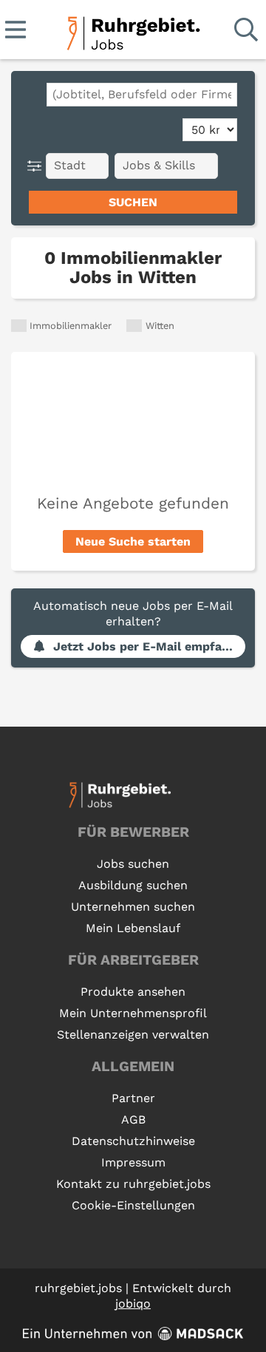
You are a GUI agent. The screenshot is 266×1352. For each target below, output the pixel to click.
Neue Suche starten (133, 541)
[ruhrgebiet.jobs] (133, 31)
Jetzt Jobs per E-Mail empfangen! (149, 646)
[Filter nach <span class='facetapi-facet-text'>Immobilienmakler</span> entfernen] (19, 325)
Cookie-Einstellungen (133, 1205)
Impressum (133, 1162)
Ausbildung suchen (133, 885)
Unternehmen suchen (133, 907)
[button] (37, 166)
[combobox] (142, 94)
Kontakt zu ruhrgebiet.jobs (133, 1184)
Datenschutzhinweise (133, 1141)
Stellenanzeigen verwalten (133, 1034)
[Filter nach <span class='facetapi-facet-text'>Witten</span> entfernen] (134, 325)
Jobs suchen (133, 864)
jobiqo (133, 1304)
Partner (133, 1098)
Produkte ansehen (133, 992)
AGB (133, 1119)
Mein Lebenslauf (133, 928)
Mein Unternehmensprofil (133, 1013)
